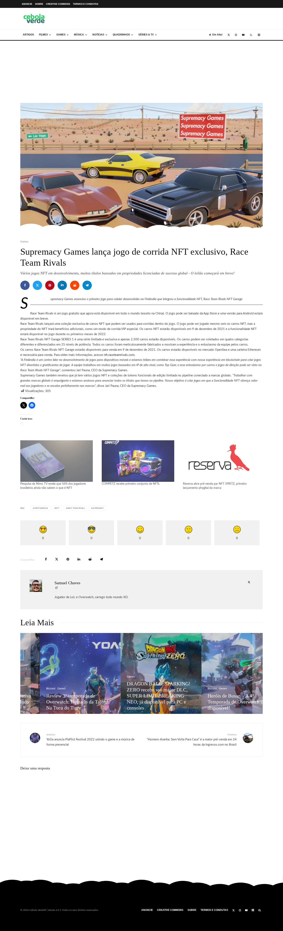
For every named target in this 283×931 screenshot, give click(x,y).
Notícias (98, 34)
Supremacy (98, 508)
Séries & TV (146, 34)
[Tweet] (37, 285)
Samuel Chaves (67, 583)
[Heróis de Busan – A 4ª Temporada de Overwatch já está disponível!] (222, 673)
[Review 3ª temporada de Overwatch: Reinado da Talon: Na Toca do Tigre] (61, 673)
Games (60, 34)
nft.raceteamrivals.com (119, 355)
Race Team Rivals (76, 508)
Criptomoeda (41, 508)
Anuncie (27, 4)
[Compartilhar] (25, 285)
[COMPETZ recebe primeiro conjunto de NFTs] (140, 461)
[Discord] (253, 910)
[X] (228, 35)
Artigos (28, 34)
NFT (57, 508)
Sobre (39, 4)
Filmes (43, 34)
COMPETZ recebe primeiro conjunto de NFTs (130, 483)
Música (79, 34)
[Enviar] (74, 285)
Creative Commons (58, 4)
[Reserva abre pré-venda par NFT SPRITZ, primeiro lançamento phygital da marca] (221, 461)
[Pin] (49, 285)
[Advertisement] (141, 72)
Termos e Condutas (85, 4)
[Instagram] (235, 35)
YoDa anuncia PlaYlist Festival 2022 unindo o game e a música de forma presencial (90, 739)
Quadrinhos (121, 34)
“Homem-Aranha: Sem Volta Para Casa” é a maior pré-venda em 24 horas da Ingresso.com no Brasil (192, 739)
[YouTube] (243, 35)
